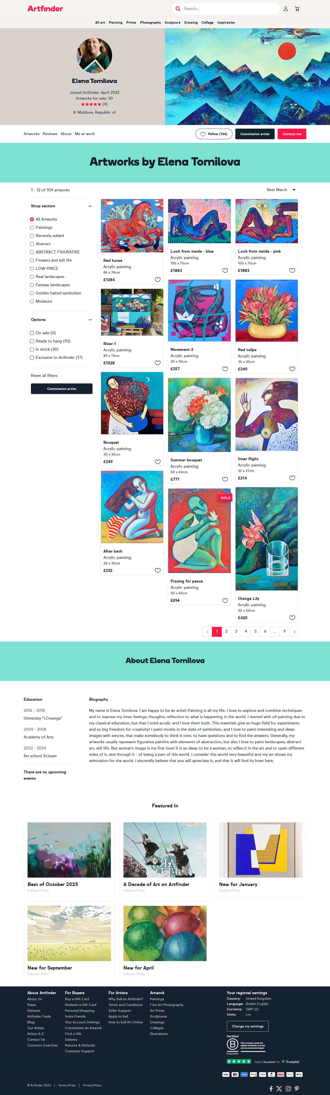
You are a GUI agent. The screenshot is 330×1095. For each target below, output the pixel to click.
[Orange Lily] (267, 554)
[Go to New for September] (69, 941)
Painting (115, 23)
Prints (131, 23)
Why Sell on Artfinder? (125, 999)
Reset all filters (44, 375)
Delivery (71, 1040)
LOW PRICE (47, 268)
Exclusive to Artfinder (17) (59, 357)
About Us (34, 999)
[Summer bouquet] (199, 431)
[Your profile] (285, 8)
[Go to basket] (296, 8)
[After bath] (132, 523)
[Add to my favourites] (158, 280)
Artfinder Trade (39, 1016)
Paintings (44, 227)
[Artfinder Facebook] (271, 1089)
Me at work (85, 134)
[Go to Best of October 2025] (69, 857)
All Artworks (46, 219)
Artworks (31, 134)
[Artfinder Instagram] (288, 1089)
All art (100, 23)
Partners (33, 1011)
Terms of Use (67, 1085)
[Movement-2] (199, 326)
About (66, 134)
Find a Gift (73, 1034)
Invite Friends (75, 1016)
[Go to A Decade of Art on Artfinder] (165, 857)
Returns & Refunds (80, 1045)
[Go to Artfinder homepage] (45, 8)
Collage (207, 23)
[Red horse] (132, 241)
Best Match (277, 189)
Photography (150, 23)
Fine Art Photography (166, 1005)
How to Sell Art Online (125, 1022)
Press (31, 1005)
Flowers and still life (54, 260)
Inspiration (226, 23)
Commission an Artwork (83, 1028)
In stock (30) (47, 349)
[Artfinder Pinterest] (297, 1089)
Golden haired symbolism (58, 293)
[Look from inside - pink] (267, 237)
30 (110, 98)
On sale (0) (46, 333)
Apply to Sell (118, 1016)
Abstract (43, 244)
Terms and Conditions (125, 1005)
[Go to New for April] (165, 941)
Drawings (157, 1022)
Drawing (191, 23)
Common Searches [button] (42, 1045)
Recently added (50, 235)
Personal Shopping (79, 1011)
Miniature (44, 301)
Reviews (50, 134)
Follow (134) (217, 134)
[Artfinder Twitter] (279, 1089)
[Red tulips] (267, 326)
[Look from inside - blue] (199, 237)
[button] (62, 206)
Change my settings (248, 1026)
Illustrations (159, 1034)
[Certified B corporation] (246, 1044)
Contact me (292, 134)
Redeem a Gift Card (80, 1005)
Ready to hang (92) (53, 341)
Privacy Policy (92, 1085)
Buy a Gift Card (77, 999)
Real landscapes (50, 276)
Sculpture (172, 23)
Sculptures (158, 1016)
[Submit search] (178, 8)
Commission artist (255, 134)
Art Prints (157, 1011)
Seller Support (119, 1011)
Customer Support (79, 1051)
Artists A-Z (35, 1034)
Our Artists (35, 1028)
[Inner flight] (267, 430)
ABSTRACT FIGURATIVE (58, 252)
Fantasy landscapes (53, 285)
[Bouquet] (132, 419)
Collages (157, 1028)
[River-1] (132, 328)
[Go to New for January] (260, 857)
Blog (31, 1022)
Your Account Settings (82, 1022)
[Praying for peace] (199, 546)
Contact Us (36, 1040)
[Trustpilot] (263, 1061)
